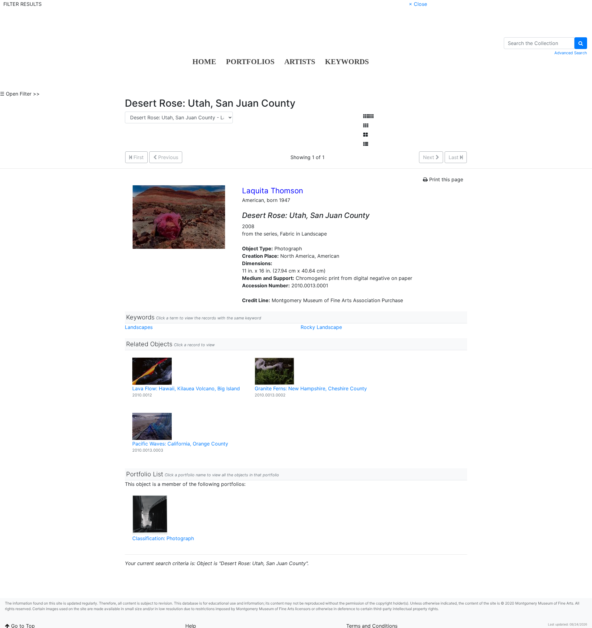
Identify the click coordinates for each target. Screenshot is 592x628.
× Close (418, 4)
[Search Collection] (580, 43)
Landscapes (139, 327)
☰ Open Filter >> (20, 94)
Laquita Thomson (272, 190)
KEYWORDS (347, 62)
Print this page (445, 179)
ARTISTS (299, 62)
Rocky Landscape (321, 327)
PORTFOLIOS (250, 62)
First (138, 157)
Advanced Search (570, 53)
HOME (204, 62)
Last (454, 157)
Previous (167, 157)
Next (429, 157)
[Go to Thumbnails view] (365, 125)
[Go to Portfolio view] (365, 134)
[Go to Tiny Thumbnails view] (368, 116)
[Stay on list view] (365, 144)
